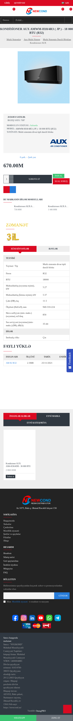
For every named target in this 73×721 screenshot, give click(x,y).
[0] (12, 11)
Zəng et (55, 718)
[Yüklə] (63, 363)
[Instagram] (23, 617)
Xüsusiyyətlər (20, 249)
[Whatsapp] (49, 617)
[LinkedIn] (32, 617)
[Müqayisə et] (13, 189)
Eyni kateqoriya (37, 423)
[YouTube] (40, 617)
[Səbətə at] (15, 212)
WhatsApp (19, 718)
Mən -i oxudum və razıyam (28, 601)
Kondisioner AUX (25, 206)
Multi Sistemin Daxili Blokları (57, 39)
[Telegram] (57, 617)
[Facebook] (15, 617)
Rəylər (53, 249)
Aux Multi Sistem (32, 39)
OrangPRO (41, 711)
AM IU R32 (11, 363)
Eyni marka (53, 416)
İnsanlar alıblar (20, 416)
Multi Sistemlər (14, 39)
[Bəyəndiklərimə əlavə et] (6, 189)
